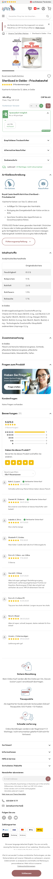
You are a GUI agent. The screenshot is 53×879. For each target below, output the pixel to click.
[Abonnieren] (48, 778)
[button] (37, 8)
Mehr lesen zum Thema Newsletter (14, 794)
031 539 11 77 (12, 801)
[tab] (26, 114)
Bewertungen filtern (11, 472)
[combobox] (29, 16)
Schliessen (26, 873)
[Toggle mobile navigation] (3, 16)
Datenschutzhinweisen (26, 866)
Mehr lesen (40, 28)
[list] (26, 53)
